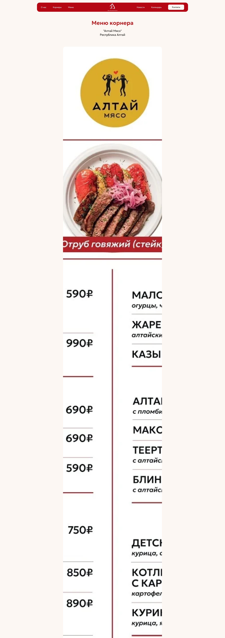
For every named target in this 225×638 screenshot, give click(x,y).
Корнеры (57, 7)
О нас (43, 7)
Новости (141, 7)
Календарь (156, 7)
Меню (71, 7)
